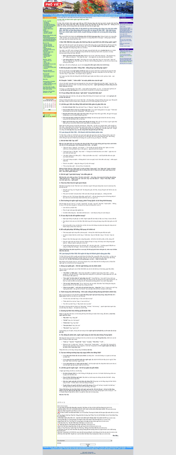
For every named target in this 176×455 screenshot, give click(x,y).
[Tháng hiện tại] (49, 109)
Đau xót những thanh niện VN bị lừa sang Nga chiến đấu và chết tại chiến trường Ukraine (126, 57)
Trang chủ (45, 14)
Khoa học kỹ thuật (114, 14)
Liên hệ (123, 16)
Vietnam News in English (57, 16)
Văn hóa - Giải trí (104, 14)
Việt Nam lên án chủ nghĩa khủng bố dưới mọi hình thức (126, 61)
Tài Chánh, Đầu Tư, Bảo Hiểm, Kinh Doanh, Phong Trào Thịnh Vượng (81, 16)
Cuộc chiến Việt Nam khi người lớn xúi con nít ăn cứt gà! (126, 37)
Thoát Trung (122, 26)
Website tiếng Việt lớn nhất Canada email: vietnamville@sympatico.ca (75, 14)
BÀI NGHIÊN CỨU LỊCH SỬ (126, 24)
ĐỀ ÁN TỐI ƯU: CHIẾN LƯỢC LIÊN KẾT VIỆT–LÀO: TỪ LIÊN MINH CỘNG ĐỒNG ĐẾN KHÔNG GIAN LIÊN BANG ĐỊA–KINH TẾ (126, 30)
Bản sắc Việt (96, 14)
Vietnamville (91, 452)
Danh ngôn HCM (123, 34)
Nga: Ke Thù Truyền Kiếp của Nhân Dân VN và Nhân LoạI (126, 40)
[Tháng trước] (48, 109)
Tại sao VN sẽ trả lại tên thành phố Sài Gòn (125, 52)
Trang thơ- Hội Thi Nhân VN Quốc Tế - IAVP (109, 16)
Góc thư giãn (123, 14)
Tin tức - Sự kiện (53, 14)
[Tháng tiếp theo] (50, 109)
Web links (129, 14)
